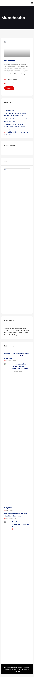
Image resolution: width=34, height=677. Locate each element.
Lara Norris (9, 60)
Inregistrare (10, 110)
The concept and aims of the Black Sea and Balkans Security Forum (20, 366)
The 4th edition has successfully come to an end (20, 524)
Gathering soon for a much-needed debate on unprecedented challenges (15, 126)
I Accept (17, 671)
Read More (9, 88)
